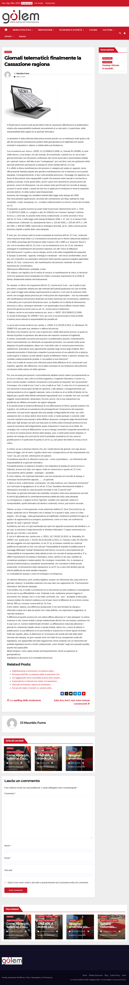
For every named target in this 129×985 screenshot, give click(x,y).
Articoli (8, 52)
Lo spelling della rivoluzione (25, 700)
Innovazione (45, 30)
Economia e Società (71, 30)
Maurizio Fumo (22, 73)
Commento (9, 793)
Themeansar (47, 977)
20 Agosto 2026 (16, 931)
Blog (106, 975)
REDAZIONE (50, 3)
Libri (55, 748)
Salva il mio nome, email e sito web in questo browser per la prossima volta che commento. (48, 882)
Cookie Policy (115, 975)
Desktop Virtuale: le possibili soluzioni (110, 68)
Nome (7, 846)
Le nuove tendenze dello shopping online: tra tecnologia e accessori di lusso (98, 980)
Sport (8, 36)
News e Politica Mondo (15, 752)
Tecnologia (107, 62)
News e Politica (22, 30)
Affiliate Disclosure (96, 975)
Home (85, 975)
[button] (120, 33)
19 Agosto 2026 (47, 931)
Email (7, 858)
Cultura (108, 30)
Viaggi (22, 36)
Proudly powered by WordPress (13, 977)
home (124, 975)
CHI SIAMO (38, 3)
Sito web (8, 870)
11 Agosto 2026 (110, 931)
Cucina (93, 30)
